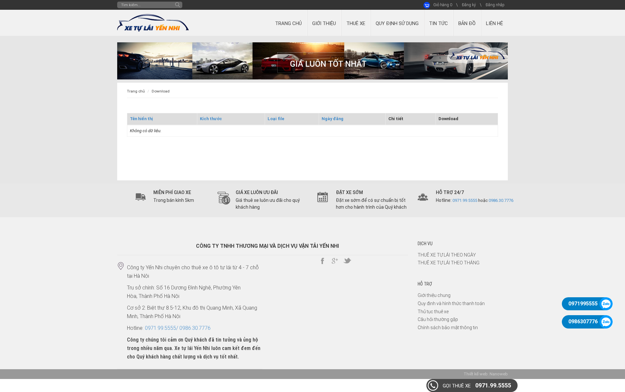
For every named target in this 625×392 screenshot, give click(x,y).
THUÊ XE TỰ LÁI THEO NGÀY (447, 255)
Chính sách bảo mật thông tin (448, 327)
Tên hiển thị (141, 118)
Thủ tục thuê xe (433, 311)
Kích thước (211, 118)
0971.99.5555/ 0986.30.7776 (178, 328)
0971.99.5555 (477, 385)
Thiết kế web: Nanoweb (486, 373)
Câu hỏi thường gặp (438, 319)
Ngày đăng (332, 118)
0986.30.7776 (501, 200)
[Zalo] (606, 304)
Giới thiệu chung (434, 295)
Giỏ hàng (442, 5)
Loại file (276, 118)
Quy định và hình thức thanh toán (451, 303)
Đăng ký (469, 5)
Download (161, 91)
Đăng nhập (495, 5)
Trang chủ (136, 91)
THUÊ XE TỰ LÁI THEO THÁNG (448, 262)
